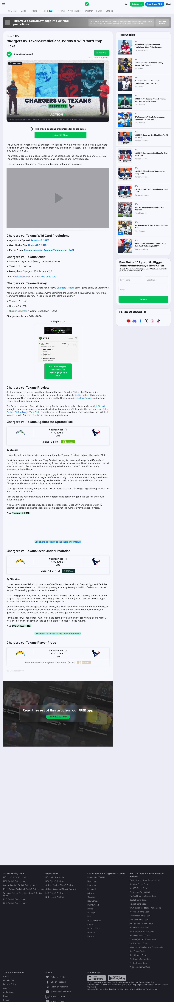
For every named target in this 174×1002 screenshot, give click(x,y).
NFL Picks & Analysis (54, 877)
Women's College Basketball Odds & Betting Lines (22, 894)
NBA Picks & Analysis (54, 881)
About (6, 976)
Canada (90, 936)
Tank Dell (34, 412)
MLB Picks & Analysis (54, 893)
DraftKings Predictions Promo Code (145, 908)
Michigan (91, 913)
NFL (17, 36)
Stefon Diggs (21, 412)
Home (9, 36)
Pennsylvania (93, 905)
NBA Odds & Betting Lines (14, 881)
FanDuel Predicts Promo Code (143, 896)
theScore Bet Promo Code (141, 923)
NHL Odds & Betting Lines (14, 903)
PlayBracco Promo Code (140, 959)
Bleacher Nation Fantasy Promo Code (146, 947)
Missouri (91, 932)
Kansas (90, 924)
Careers (6, 988)
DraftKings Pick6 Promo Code (143, 939)
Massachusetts (94, 920)
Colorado (91, 897)
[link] (58, 418)
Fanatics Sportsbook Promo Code (144, 880)
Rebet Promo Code (138, 955)
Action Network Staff (23, 54)
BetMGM (20, 276)
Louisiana (91, 885)
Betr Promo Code (137, 951)
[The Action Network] (87, 4)
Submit (143, 299)
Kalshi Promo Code (138, 900)
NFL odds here (48, 276)
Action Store (8, 992)
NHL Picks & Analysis (54, 897)
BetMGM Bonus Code (139, 884)
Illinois (90, 909)
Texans (70, 287)
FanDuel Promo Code (139, 919)
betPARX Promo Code (139, 927)
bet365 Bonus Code (138, 888)
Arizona (90, 893)
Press (5, 996)
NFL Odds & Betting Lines (14, 877)
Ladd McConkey (84, 398)
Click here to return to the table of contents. (58, 541)
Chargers (61, 287)
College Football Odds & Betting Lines (19, 885)
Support (6, 1000)
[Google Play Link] (117, 978)
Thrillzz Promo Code (138, 963)
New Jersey (92, 901)
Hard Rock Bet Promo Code (142, 931)
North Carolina (93, 928)
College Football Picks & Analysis (59, 885)
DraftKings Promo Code (140, 915)
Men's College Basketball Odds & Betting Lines (23, 889)
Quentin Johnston (18, 311)
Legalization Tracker (96, 877)
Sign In (168, 4)
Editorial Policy (9, 984)
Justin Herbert (82, 395)
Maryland (91, 889)
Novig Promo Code (138, 904)
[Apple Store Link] (96, 978)
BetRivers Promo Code (140, 935)
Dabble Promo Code (138, 943)
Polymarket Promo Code (140, 892)
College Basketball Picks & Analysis (60, 889)
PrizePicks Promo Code (140, 967)
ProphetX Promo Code (139, 912)
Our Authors (8, 980)
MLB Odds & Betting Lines (14, 899)
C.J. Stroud (99, 406)
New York (91, 881)
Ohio (89, 916)
